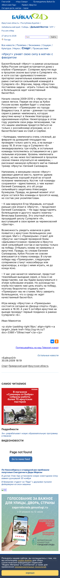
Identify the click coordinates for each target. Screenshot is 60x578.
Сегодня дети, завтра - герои (15, 8)
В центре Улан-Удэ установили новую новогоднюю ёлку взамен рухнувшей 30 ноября (30, 477)
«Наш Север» (22, 1)
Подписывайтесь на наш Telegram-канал (37, 347)
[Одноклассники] (56, 341)
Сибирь (25, 27)
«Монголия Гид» (9, 5)
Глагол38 (6, 1)
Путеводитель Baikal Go (44, 1)
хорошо (30, 573)
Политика (21, 45)
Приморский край (17, 365)
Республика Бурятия (30, 23)
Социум (46, 45)
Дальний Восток (39, 27)
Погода (7, 39)
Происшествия (40, 48)
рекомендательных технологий (30, 567)
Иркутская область (10, 23)
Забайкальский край (11, 27)
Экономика (34, 45)
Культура (6, 48)
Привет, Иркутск (29, 5)
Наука (16, 48)
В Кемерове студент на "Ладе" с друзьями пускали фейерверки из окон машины (27, 483)
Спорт (26, 48)
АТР (52, 27)
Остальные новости (48, 355)
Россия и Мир (8, 31)
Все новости (8, 45)
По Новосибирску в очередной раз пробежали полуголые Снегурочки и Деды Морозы (25, 471)
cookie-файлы (25, 560)
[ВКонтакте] (52, 341)
